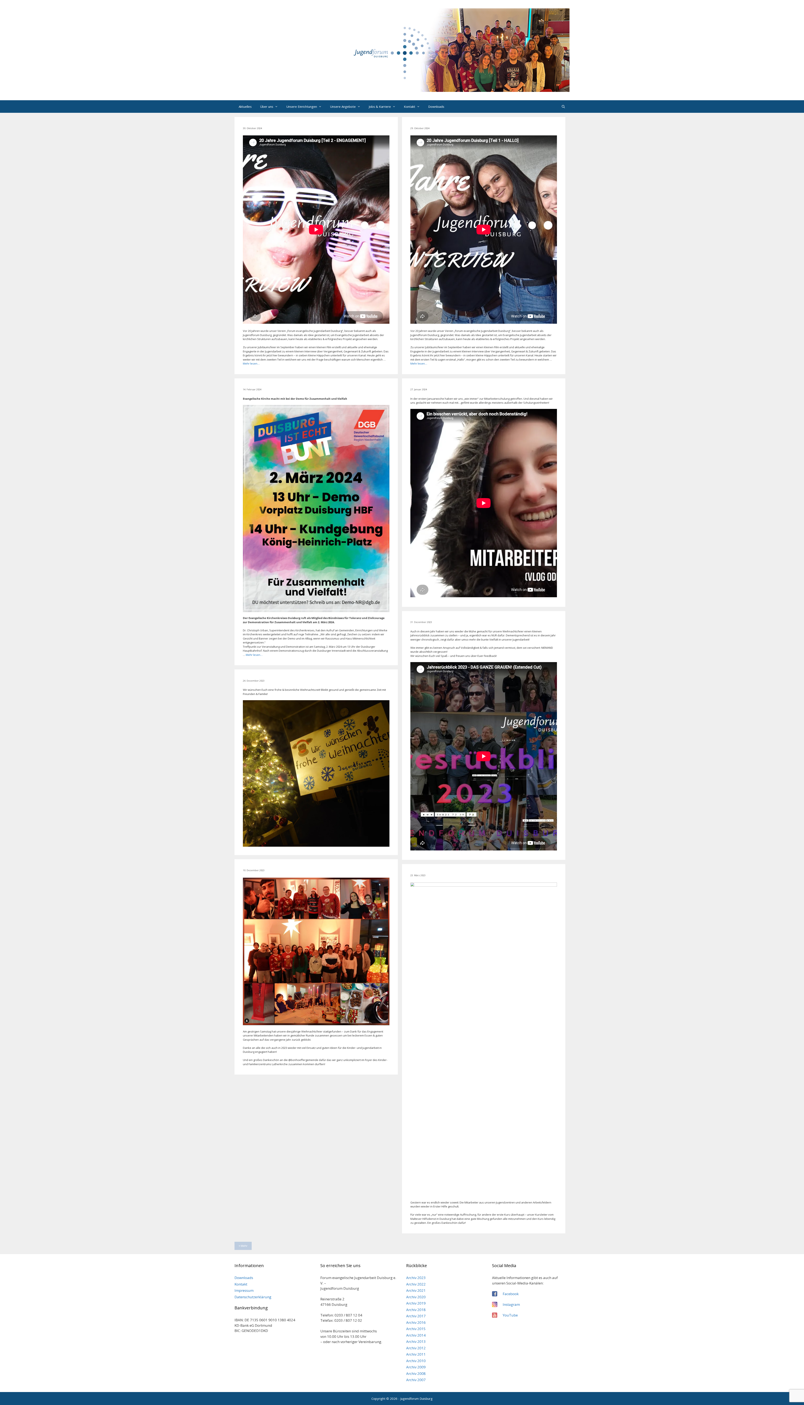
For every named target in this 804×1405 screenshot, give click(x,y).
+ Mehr (243, 1246)
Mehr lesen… (251, 363)
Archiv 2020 (416, 1297)
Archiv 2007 (416, 1379)
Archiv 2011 (416, 1354)
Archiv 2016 (416, 1322)
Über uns (266, 106)
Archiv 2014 (416, 1335)
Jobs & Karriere (380, 106)
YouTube (510, 1315)
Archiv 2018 (416, 1309)
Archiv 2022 (416, 1284)
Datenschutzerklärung (252, 1297)
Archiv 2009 (416, 1367)
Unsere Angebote (343, 106)
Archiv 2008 (416, 1373)
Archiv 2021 (416, 1290)
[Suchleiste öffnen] (563, 106)
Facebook (511, 1293)
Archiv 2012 (416, 1348)
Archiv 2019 (416, 1303)
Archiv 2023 (416, 1277)
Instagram (511, 1304)
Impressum (244, 1290)
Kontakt (409, 106)
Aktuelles (245, 106)
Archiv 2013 (416, 1341)
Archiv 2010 (416, 1360)
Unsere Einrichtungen (301, 106)
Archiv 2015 (416, 1328)
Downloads (436, 106)
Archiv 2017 (416, 1316)
